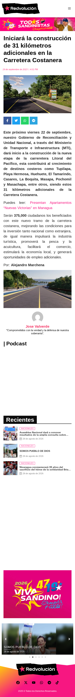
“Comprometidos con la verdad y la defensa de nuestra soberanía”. (37, 332)
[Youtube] (33, 682)
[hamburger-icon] (69, 8)
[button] (29, 657)
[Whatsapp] (41, 682)
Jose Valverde (37, 326)
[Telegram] (49, 682)
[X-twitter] (25, 682)
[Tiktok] (57, 682)
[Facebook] (17, 682)
